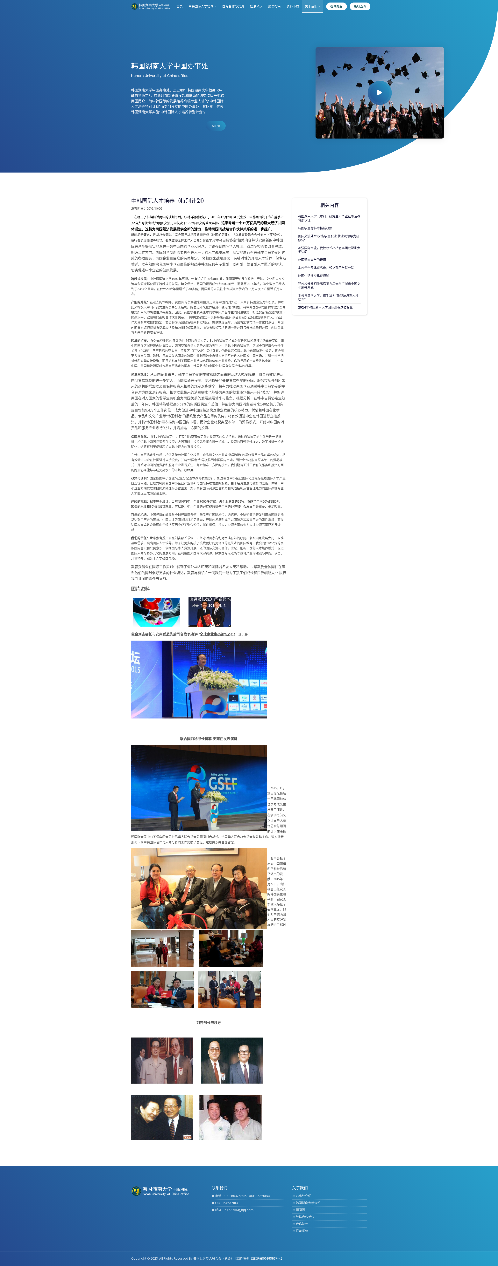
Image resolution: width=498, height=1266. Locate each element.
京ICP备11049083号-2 (266, 1258)
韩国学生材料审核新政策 (315, 228)
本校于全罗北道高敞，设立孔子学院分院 (326, 268)
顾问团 (300, 1210)
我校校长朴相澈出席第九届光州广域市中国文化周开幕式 (329, 286)
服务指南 (274, 6)
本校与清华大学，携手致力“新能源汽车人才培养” (328, 297)
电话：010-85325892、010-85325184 (242, 1196)
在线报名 (336, 6)
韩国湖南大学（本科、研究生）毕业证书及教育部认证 (329, 218)
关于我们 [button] (311, 6)
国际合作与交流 (233, 6)
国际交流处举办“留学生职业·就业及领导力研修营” (328, 238)
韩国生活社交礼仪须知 (313, 276)
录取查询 (360, 6)
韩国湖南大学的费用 (312, 260)
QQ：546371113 (226, 1203)
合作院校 (302, 1224)
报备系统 (302, 1231)
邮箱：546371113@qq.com (234, 1210)
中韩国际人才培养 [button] (201, 6)
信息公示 (256, 6)
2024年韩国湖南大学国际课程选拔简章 (325, 307)
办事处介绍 (303, 1196)
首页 (179, 6)
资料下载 (293, 6)
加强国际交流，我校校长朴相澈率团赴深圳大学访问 (329, 250)
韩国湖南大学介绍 (308, 1203)
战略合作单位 (305, 1217)
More (216, 126)
